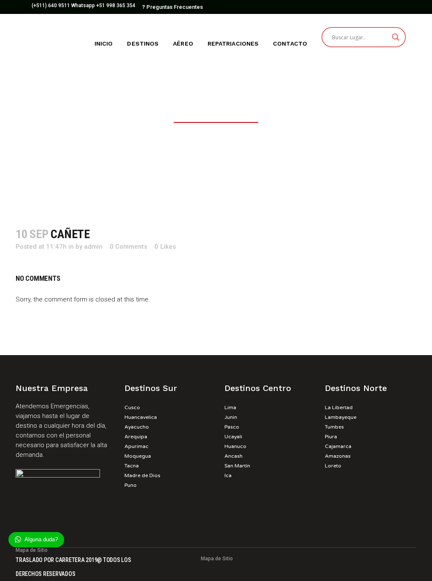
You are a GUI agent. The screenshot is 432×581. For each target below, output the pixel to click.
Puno (130, 485)
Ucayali (233, 437)
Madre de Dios (142, 475)
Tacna (131, 466)
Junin (230, 417)
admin (93, 246)
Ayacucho (136, 427)
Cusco (132, 407)
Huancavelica (140, 417)
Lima (230, 407)
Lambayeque (340, 417)
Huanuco (235, 446)
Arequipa (135, 437)
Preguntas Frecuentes (172, 7)
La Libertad (339, 407)
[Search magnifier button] (396, 37)
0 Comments (128, 246)
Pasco (231, 427)
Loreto (333, 466)
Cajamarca (338, 446)
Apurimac (136, 446)
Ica (228, 475)
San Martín (237, 466)
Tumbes (334, 427)
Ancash (233, 456)
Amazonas (338, 456)
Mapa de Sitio (217, 559)
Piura (331, 437)
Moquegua (137, 456)
